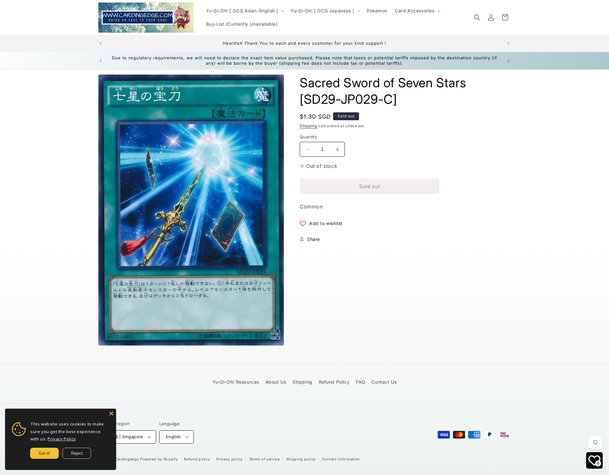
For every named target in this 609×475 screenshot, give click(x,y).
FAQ (360, 382)
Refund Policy (334, 382)
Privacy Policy (62, 439)
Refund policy (197, 459)
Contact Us (383, 382)
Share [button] (313, 239)
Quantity (308, 136)
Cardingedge (127, 459)
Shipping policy (301, 459)
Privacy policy (229, 459)
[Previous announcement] (101, 43)
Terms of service (264, 459)
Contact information (341, 459)
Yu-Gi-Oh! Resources (236, 382)
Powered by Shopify (159, 459)
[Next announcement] (508, 43)
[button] (244, 10)
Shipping (308, 125)
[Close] (111, 413)
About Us (275, 382)
